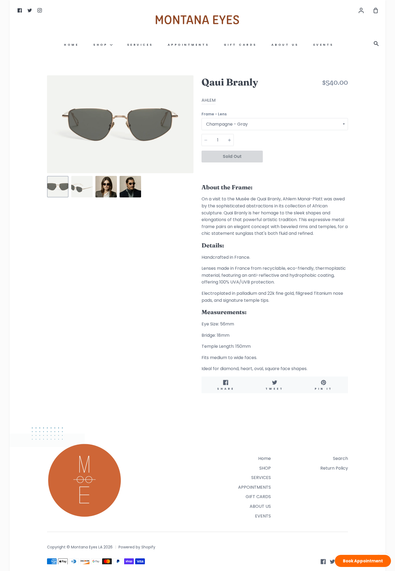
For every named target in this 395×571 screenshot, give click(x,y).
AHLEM (209, 100)
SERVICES (140, 45)
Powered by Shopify (137, 547)
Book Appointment (363, 561)
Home (71, 45)
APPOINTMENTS (188, 45)
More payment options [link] (305, 169)
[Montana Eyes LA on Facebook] (323, 561)
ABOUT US (285, 45)
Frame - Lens (214, 114)
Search (340, 458)
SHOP (101, 45)
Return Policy (334, 468)
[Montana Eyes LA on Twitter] (332, 561)
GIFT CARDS (240, 45)
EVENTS (323, 45)
